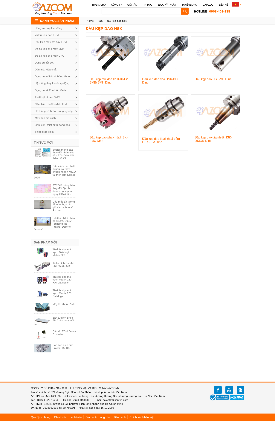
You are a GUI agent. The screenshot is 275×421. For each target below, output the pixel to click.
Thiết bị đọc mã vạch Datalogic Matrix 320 (62, 252)
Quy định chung (40, 417)
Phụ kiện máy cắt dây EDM (51, 41)
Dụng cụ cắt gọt (44, 62)
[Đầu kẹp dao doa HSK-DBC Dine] (163, 53)
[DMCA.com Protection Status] (237, 397)
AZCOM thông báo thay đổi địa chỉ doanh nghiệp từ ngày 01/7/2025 (64, 189)
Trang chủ (99, 4)
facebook (218, 390)
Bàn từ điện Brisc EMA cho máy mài (63, 319)
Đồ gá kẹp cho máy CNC (49, 55)
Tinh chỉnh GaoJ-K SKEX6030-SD (63, 264)
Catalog (208, 4)
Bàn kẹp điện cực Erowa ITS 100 (63, 346)
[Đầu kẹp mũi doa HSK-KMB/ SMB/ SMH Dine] (110, 53)
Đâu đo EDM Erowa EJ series (64, 333)
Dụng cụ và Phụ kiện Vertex (51, 90)
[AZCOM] (54, 8)
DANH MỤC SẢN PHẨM (57, 20)
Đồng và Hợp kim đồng (48, 28)
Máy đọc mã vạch (45, 117)
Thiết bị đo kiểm (44, 131)
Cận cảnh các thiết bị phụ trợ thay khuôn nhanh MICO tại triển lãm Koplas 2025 (55, 172)
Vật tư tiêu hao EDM (47, 34)
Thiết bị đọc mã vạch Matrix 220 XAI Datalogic (62, 279)
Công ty (116, 4)
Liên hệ (223, 4)
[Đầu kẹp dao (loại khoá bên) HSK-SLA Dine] (163, 113)
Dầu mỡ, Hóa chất (45, 69)
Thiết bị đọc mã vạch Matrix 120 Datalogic (62, 293)
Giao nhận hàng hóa (97, 417)
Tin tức (147, 4)
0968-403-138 (212, 11)
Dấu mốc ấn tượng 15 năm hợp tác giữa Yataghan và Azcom (64, 206)
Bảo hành (120, 417)
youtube (229, 390)
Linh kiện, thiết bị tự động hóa (52, 124)
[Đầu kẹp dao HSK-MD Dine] (215, 53)
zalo (240, 390)
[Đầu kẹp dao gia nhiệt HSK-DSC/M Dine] (215, 112)
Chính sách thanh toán (68, 417)
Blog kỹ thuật (167, 4)
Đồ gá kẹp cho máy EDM (49, 48)
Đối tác (132, 4)
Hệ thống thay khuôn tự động (52, 83)
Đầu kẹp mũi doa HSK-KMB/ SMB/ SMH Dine (109, 81)
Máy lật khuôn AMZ (64, 304)
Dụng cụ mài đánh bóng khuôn (53, 76)
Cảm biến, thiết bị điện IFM (51, 104)
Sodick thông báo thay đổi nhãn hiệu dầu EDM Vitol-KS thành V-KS (63, 154)
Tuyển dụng (189, 4)
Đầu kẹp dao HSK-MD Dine (213, 79)
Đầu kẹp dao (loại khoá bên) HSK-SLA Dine (161, 140)
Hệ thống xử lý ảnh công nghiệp (54, 111)
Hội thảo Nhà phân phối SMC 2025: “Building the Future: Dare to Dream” (54, 224)
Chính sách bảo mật (141, 417)
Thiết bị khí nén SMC (47, 97)
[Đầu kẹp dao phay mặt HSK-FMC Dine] (110, 112)
